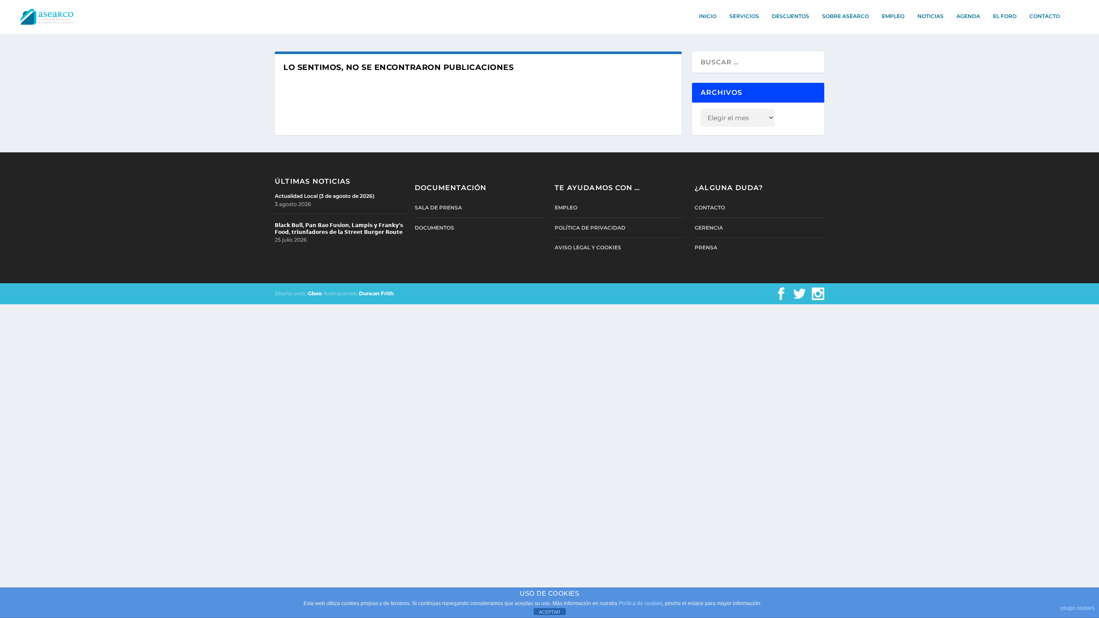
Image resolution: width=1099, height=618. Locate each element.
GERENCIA (709, 227)
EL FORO (1005, 16)
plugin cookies (1078, 608)
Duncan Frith (376, 293)
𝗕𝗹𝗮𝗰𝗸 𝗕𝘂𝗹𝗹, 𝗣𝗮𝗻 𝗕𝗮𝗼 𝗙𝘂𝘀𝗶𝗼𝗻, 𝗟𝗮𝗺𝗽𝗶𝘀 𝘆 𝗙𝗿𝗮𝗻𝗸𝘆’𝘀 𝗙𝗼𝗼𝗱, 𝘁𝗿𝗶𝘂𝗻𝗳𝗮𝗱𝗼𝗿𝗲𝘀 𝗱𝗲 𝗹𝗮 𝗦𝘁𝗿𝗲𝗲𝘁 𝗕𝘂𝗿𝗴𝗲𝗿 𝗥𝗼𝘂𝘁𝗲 (339, 228)
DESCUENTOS (790, 16)
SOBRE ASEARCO (845, 16)
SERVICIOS (744, 16)
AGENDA (968, 16)
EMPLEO (893, 16)
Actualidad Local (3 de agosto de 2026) (324, 196)
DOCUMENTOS (434, 227)
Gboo (315, 293)
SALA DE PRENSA (438, 207)
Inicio (707, 16)
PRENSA (706, 247)
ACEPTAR (549, 612)
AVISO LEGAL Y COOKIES (588, 247)
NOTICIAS (930, 16)
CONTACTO (1044, 16)
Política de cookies (640, 603)
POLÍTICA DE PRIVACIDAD (590, 227)
